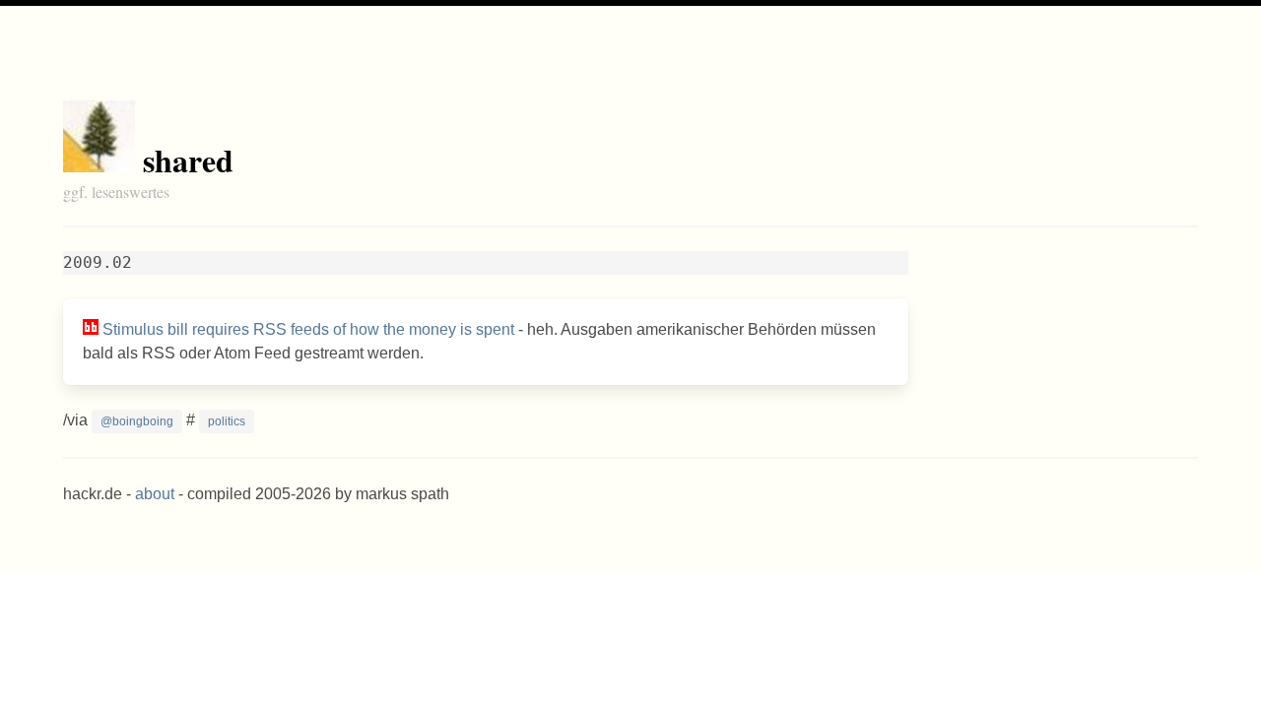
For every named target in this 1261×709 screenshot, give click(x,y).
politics (226, 421)
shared (188, 160)
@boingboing (136, 421)
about (154, 493)
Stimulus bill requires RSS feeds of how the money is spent (308, 329)
